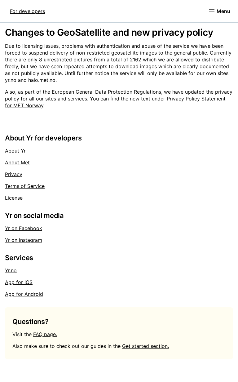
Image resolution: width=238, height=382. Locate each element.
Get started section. (145, 346)
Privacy (13, 174)
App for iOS (19, 282)
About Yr (15, 151)
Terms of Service (25, 186)
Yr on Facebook (23, 228)
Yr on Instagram (23, 240)
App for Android (24, 294)
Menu (223, 11)
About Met (17, 162)
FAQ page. (45, 334)
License (14, 198)
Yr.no (11, 270)
